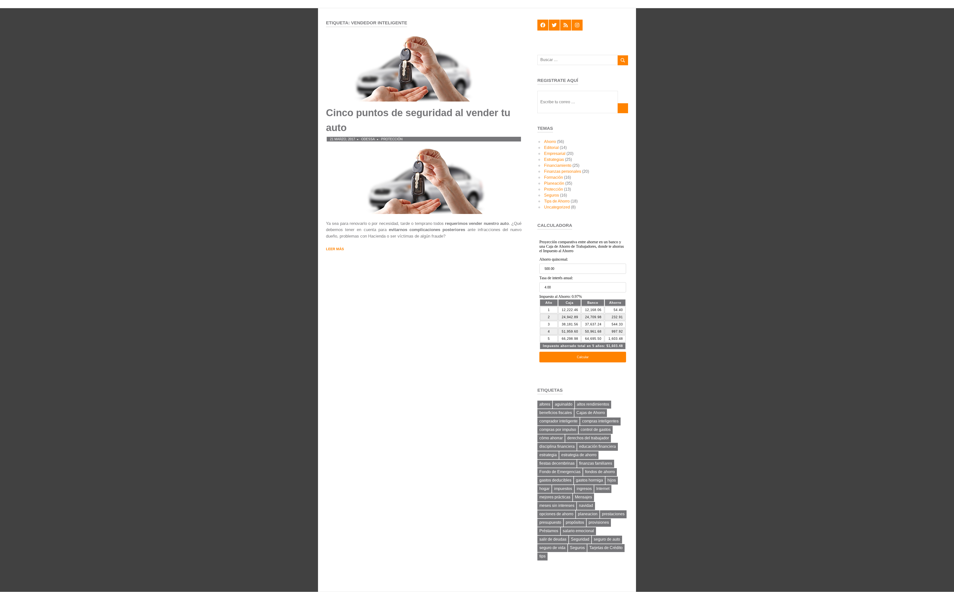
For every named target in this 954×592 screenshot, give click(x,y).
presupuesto (550, 522)
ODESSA (368, 139)
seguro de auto (607, 539)
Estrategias (554, 159)
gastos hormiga (589, 480)
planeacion (587, 514)
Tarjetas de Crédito (606, 548)
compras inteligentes (600, 421)
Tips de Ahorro (557, 201)
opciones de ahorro (556, 514)
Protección (391, 139)
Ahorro (550, 141)
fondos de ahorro (600, 472)
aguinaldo (563, 404)
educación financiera (597, 446)
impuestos (563, 489)
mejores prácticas (554, 497)
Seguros (551, 195)
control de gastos (596, 429)
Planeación (554, 183)
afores (544, 404)
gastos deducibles (555, 480)
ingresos (584, 489)
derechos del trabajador (588, 438)
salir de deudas (552, 539)
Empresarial (554, 153)
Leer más (335, 249)
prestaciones (613, 514)
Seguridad (580, 539)
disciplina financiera (557, 446)
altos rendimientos (593, 404)
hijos (611, 480)
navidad (586, 505)
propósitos (575, 522)
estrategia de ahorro (578, 455)
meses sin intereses (556, 505)
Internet (602, 489)
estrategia (548, 455)
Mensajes (583, 497)
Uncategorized (557, 207)
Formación (553, 177)
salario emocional (578, 531)
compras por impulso (557, 429)
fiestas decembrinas (557, 463)
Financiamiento (557, 165)
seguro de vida (552, 548)
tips (542, 556)
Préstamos (548, 531)
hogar (544, 489)
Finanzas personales (562, 171)
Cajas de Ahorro (590, 413)
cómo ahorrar (551, 438)
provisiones (599, 522)
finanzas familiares (595, 463)
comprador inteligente (558, 421)
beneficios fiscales (555, 413)
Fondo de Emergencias (560, 472)
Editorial (551, 147)
